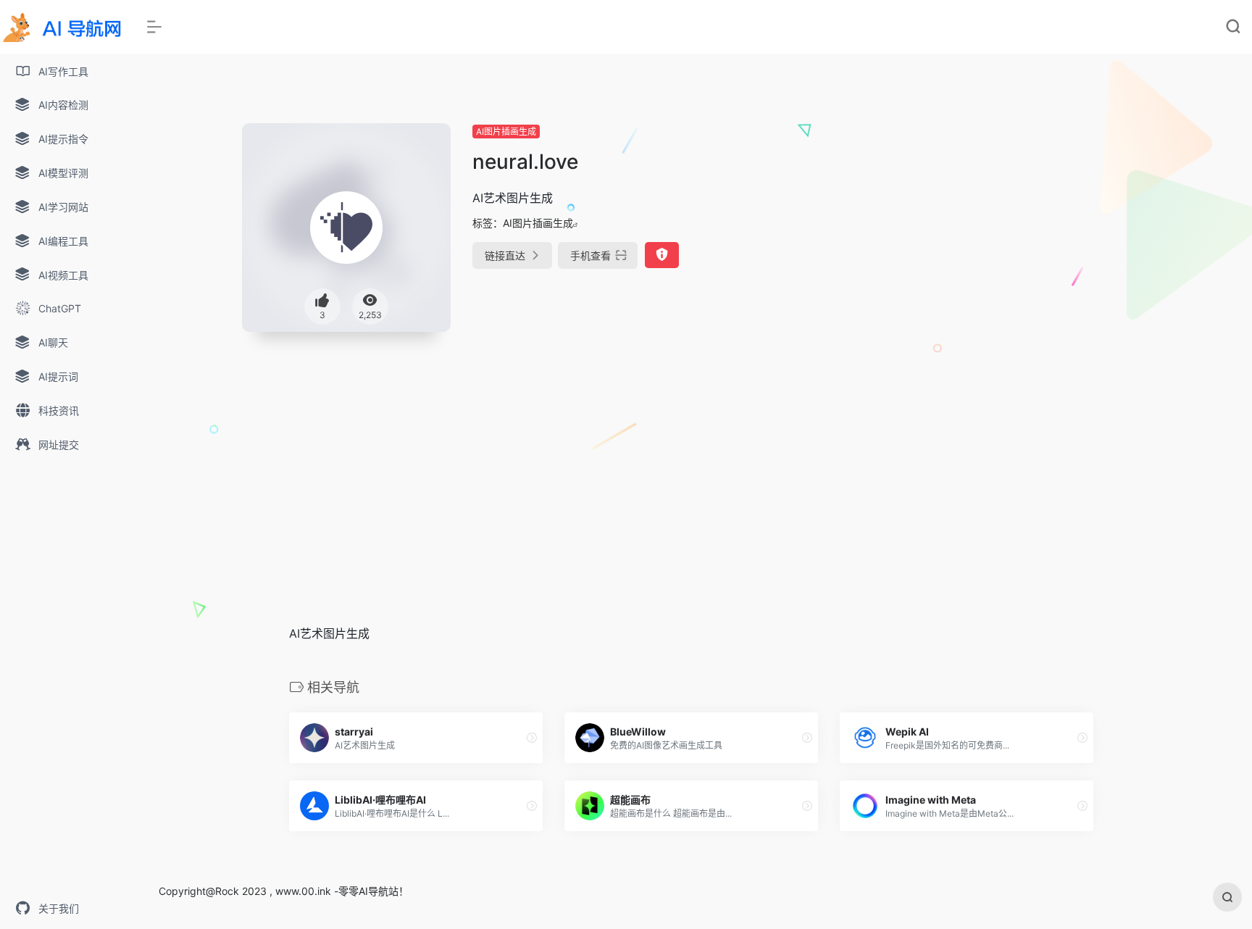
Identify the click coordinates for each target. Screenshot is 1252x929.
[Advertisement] (998, 224)
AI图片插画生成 (506, 131)
